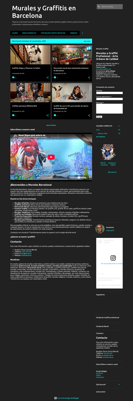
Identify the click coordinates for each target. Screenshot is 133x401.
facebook (99, 373)
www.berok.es (26, 255)
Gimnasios (73, 33)
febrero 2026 (102, 133)
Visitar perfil (110, 230)
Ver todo (87, 41)
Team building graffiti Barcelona (53, 33)
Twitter (113, 165)
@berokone (112, 172)
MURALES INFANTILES (29, 33)
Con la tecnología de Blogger (68, 398)
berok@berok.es (25, 253)
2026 (98, 130)
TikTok (103, 163)
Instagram (112, 163)
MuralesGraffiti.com (103, 69)
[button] (47, 77)
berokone (110, 227)
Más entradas (51, 125)
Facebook (104, 165)
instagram (100, 377)
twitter (98, 375)
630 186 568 (26, 252)
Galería (15, 33)
